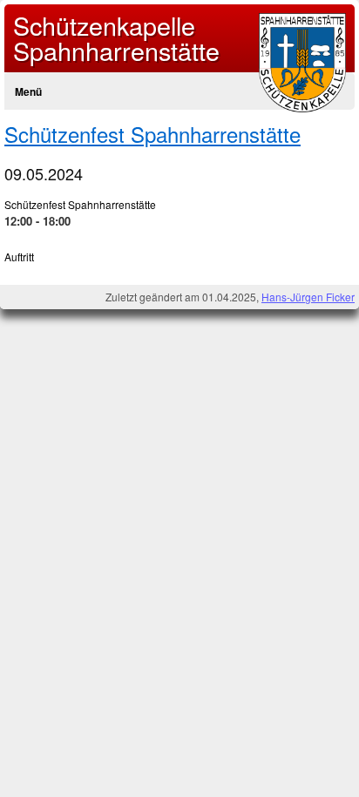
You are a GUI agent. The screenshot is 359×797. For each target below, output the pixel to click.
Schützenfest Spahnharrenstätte (152, 133)
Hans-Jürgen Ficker (308, 296)
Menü (28, 91)
